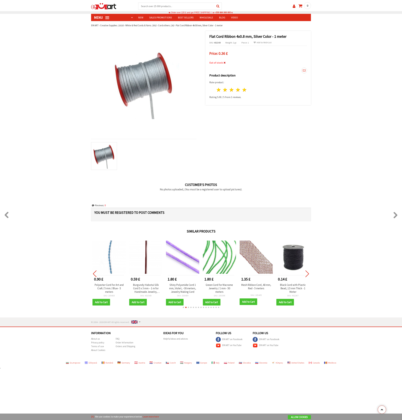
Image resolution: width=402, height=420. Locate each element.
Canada (316, 362)
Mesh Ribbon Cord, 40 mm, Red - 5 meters (219, 286)
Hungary (188, 362)
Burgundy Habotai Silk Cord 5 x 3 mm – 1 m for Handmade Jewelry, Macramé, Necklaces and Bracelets (109, 288)
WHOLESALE (206, 17)
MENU (98, 17)
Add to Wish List (264, 42)
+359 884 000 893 (223, 12)
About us (95, 338)
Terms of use (97, 346)
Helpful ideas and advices (175, 338)
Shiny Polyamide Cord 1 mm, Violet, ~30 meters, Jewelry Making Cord (145, 288)
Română (109, 362)
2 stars (225, 90)
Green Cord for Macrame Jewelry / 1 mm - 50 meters (182, 288)
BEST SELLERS (186, 17)
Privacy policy (97, 342)
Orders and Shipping (125, 346)
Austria (142, 362)
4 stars (238, 90)
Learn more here (151, 416)
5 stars (244, 90)
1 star (219, 90)
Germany (126, 362)
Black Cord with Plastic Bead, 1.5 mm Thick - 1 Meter (256, 288)
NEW (140, 17)
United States (297, 362)
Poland (231, 362)
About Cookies (98, 350)
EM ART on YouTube (232, 345)
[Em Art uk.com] (103, 6)
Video (234, 17)
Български (75, 362)
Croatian (157, 362)
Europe (203, 362)
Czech (173, 362)
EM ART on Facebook (232, 339)
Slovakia (247, 362)
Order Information (124, 342)
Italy (218, 362)
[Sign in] (294, 6)
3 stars (231, 90)
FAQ (118, 338)
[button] (183, 307)
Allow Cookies (299, 417)
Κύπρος (279, 362)
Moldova (332, 362)
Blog (222, 17)
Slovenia (263, 362)
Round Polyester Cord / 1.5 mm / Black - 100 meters (293, 286)
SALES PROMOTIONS (160, 17)
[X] (92, 416)
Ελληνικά (93, 362)
